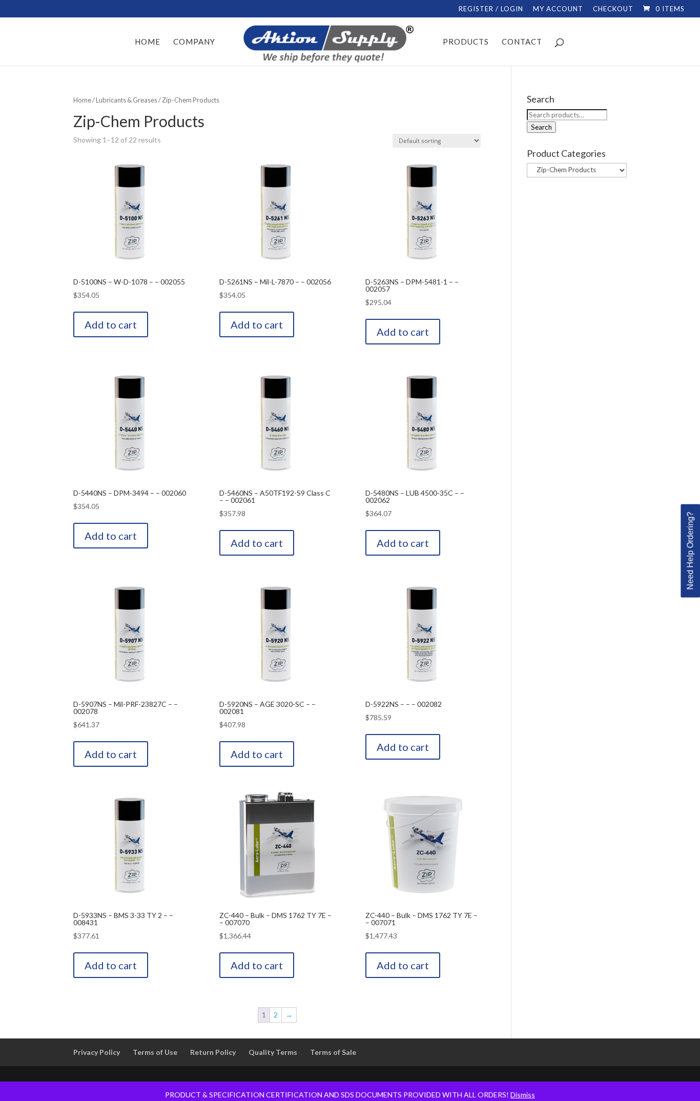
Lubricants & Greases (126, 100)
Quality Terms (273, 1052)
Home (82, 100)
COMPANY (194, 42)
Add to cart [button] (111, 324)
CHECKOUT (613, 9)
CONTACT (522, 42)
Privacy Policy (96, 1052)
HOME (147, 42)
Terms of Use (155, 1052)
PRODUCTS (466, 42)
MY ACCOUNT (558, 9)
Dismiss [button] (522, 1094)
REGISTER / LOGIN (491, 9)
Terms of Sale (333, 1052)
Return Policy (213, 1052)
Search (541, 127)
